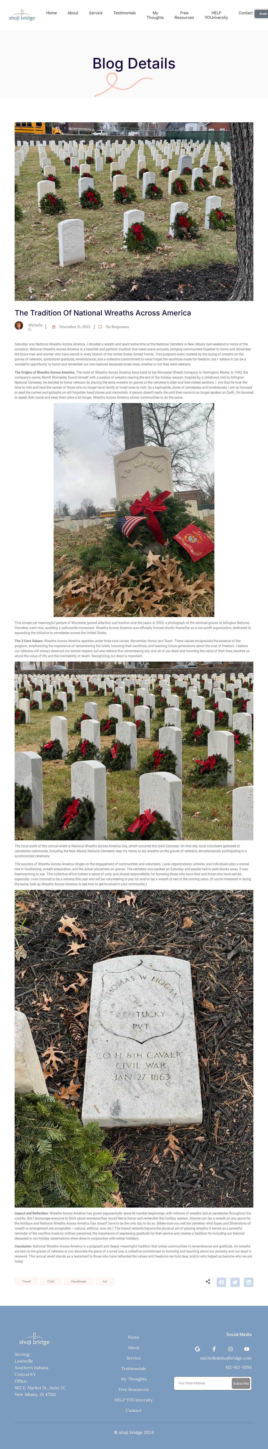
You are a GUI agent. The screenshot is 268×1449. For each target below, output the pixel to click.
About (73, 13)
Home (51, 13)
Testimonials (124, 13)
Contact (134, 1410)
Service (96, 13)
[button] (221, 1282)
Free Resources (184, 15)
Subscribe (241, 1383)
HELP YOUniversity (216, 15)
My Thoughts (155, 15)
